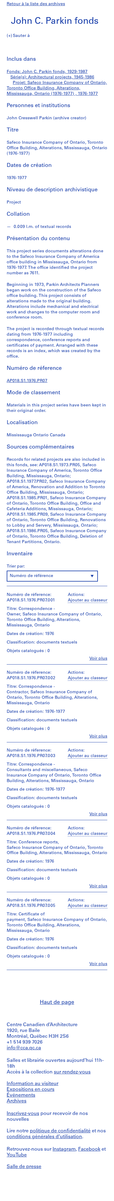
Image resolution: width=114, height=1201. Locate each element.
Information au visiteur (32, 1083)
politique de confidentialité (60, 1131)
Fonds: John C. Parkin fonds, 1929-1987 (47, 72)
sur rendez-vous (72, 1072)
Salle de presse (24, 1166)
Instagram (64, 1149)
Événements (21, 1095)
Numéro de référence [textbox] (31, 576)
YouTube (17, 1155)
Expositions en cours (30, 1089)
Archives (16, 1101)
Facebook (89, 1149)
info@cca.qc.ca (24, 1048)
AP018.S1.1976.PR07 (27, 381)
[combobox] (52, 576)
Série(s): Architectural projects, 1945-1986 (52, 77)
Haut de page (57, 1002)
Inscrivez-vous (23, 1113)
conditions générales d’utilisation (44, 1136)
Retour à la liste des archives (36, 4)
